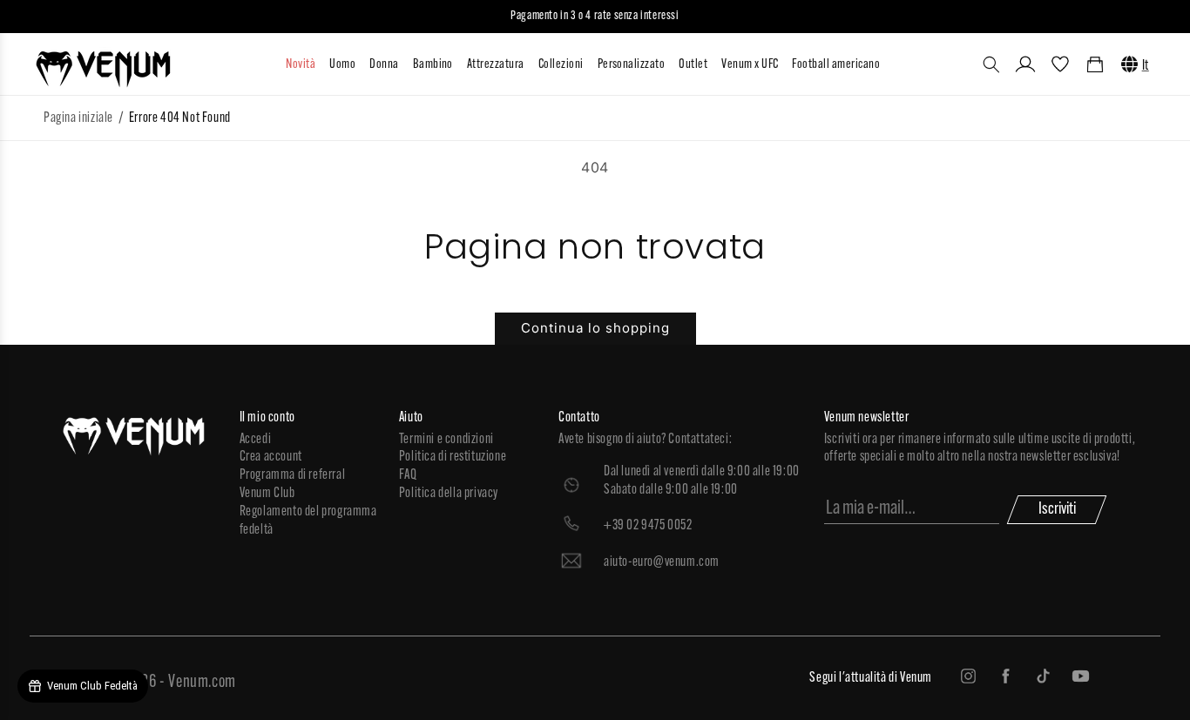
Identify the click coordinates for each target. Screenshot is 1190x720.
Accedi (256, 440)
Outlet (693, 64)
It (1145, 66)
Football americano (836, 64)
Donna (383, 64)
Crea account (271, 457)
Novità (300, 64)
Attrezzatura (495, 64)
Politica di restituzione (452, 457)
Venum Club (267, 494)
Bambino (433, 64)
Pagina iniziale (78, 118)
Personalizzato (632, 64)
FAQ (408, 475)
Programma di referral (293, 475)
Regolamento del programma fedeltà (308, 521)
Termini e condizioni (446, 440)
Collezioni (561, 64)
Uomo (342, 64)
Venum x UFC (749, 64)
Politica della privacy (448, 494)
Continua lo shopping (595, 328)
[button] (991, 64)
